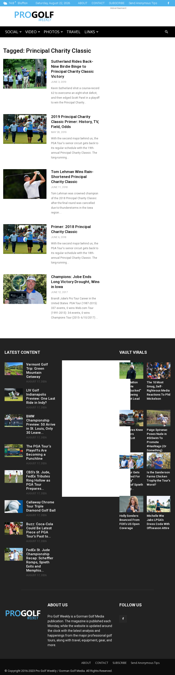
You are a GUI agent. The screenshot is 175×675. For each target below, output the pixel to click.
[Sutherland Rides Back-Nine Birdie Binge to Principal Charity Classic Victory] (24, 74)
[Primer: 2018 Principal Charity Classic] (24, 239)
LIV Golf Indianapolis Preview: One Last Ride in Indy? (40, 396)
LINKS (90, 31)
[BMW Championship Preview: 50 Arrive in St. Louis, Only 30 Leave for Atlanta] (14, 420)
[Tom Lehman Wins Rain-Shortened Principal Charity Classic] (24, 184)
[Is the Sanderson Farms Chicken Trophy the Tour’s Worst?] (159, 460)
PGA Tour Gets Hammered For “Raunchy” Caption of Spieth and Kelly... (131, 480)
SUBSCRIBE (116, 3)
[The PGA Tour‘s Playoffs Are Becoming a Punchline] (14, 450)
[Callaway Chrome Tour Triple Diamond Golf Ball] (14, 506)
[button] (166, 32)
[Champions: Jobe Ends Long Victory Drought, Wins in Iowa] (24, 289)
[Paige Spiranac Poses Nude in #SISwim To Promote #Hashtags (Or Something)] (159, 418)
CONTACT (98, 3)
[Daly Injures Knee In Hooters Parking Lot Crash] (131, 418)
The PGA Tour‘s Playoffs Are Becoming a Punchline (38, 452)
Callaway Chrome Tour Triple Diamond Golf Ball (41, 506)
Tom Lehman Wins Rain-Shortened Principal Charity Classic (72, 176)
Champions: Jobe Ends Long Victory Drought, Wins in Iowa (75, 281)
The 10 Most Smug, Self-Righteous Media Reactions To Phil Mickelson (158, 390)
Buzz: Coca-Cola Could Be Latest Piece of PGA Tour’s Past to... (39, 530)
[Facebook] (168, 3)
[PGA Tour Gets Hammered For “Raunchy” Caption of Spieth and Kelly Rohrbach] (131, 460)
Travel (73, 31)
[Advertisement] (118, 16)
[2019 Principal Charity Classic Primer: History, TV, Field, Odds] (24, 129)
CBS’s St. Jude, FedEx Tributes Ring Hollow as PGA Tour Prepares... (38, 480)
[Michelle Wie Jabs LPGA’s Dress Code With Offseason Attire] (159, 504)
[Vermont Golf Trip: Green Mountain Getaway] (14, 368)
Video (31, 31)
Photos (51, 31)
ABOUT (82, 3)
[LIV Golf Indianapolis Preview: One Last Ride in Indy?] (14, 394)
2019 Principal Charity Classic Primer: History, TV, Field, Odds (75, 121)
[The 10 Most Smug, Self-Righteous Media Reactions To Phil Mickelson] (159, 370)
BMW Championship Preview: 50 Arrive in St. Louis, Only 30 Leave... (40, 424)
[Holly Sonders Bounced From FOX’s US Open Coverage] (131, 504)
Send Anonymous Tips (143, 3)
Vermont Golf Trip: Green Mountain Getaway (37, 370)
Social (11, 31)
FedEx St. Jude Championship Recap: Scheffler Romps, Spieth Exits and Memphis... (39, 560)
